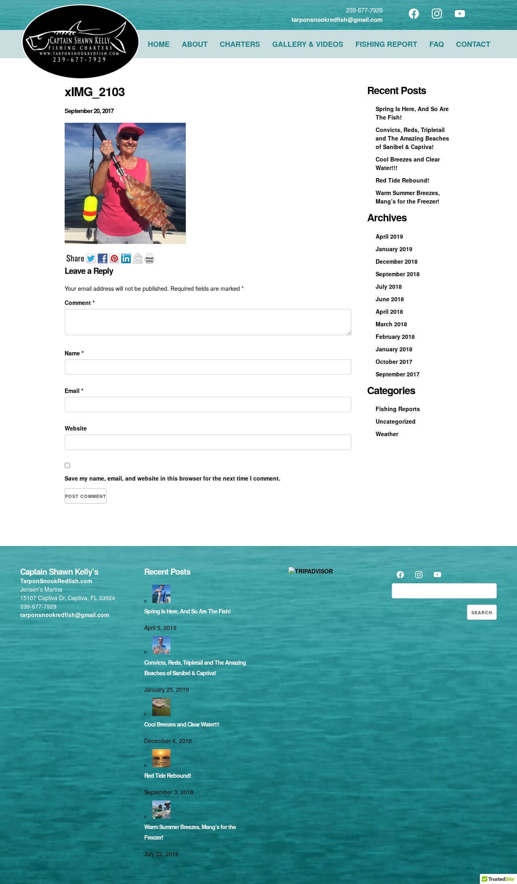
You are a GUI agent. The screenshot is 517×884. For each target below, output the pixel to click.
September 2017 (398, 374)
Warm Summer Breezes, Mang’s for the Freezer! (408, 197)
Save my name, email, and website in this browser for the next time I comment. (172, 478)
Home (159, 44)
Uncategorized (396, 421)
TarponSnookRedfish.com (56, 581)
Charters (240, 44)
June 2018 (390, 299)
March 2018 (391, 324)
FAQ (436, 44)
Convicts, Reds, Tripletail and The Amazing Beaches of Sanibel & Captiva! (412, 138)
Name (74, 353)
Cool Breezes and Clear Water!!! (181, 724)
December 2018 (397, 261)
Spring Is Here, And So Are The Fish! (187, 611)
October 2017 (394, 361)
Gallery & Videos (307, 44)
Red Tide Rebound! (402, 180)
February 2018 (395, 336)
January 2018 (394, 349)
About (195, 44)
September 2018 (398, 274)
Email (74, 390)
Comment (80, 302)
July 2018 (389, 286)
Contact (473, 44)
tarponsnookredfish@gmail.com (337, 19)
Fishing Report (386, 44)
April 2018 (389, 311)
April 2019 (389, 236)
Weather (387, 434)
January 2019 (394, 249)
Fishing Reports (398, 409)
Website (76, 428)
